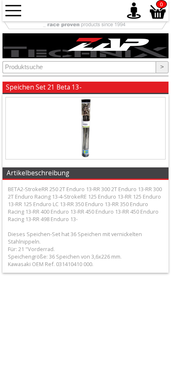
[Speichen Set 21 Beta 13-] (85, 157)
